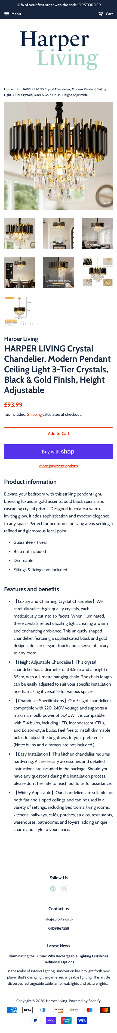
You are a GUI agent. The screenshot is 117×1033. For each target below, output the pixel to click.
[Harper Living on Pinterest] (53, 890)
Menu (16, 13)
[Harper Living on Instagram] (64, 890)
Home (8, 89)
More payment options (58, 465)
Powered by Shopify (85, 1001)
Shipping (34, 414)
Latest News (58, 945)
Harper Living (56, 1001)
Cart (109, 13)
